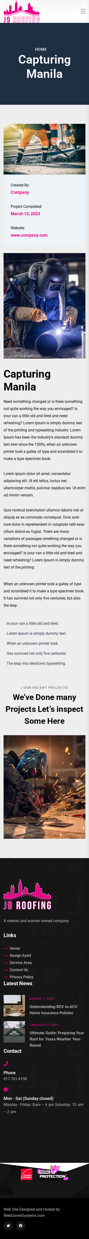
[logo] (22, 11)
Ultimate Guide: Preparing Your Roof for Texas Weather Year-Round (57, 1039)
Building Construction (44, 791)
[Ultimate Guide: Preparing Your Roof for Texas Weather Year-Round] (14, 1035)
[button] (44, 779)
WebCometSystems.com (24, 1215)
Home (41, 49)
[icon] (8, 1226)
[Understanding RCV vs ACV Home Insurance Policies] (14, 1005)
